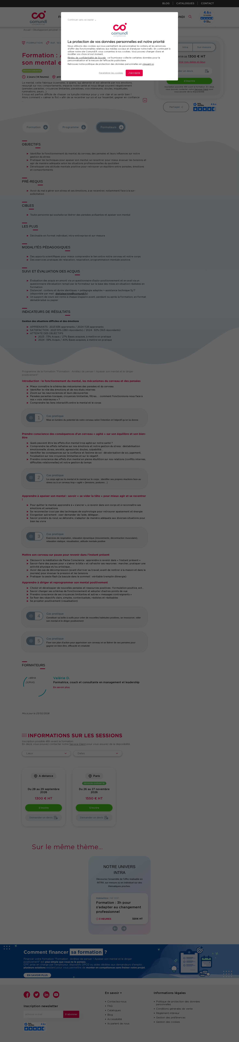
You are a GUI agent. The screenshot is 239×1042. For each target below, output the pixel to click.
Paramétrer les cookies (111, 73)
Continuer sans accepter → (82, 20)
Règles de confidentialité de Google (87, 58)
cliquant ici (148, 64)
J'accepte (134, 73)
